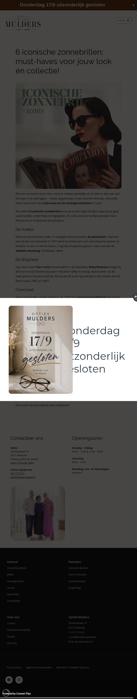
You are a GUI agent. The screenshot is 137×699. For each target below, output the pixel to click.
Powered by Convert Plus (17, 693)
